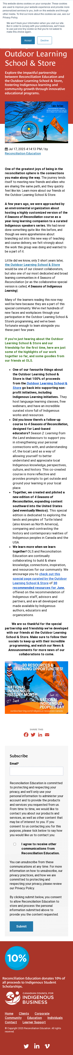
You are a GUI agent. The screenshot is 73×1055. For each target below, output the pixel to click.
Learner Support (34, 1022)
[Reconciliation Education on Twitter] (26, 1046)
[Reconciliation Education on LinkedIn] (36, 1046)
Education (34, 1018)
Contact (11, 1022)
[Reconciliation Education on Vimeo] (47, 1046)
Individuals (55, 1018)
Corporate (42, 1013)
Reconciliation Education (23, 153)
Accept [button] (28, 40)
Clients (24, 1013)
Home (9, 1013)
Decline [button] (44, 40)
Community (13, 1018)
